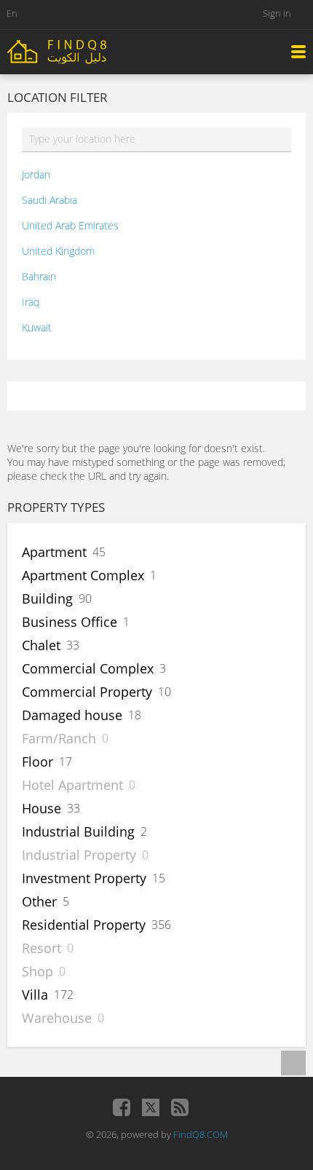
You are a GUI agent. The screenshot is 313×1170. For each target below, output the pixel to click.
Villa (35, 994)
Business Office (69, 622)
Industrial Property (79, 854)
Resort (41, 948)
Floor (37, 761)
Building (47, 598)
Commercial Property (87, 691)
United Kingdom (58, 251)
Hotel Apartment (72, 785)
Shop (37, 971)
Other (39, 901)
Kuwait (37, 327)
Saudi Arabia (49, 200)
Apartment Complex (83, 575)
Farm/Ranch (59, 738)
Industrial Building (78, 831)
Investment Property (84, 878)
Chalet (41, 645)
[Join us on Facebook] (121, 1107)
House (41, 808)
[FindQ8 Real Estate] (87, 51)
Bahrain (39, 276)
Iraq (30, 302)
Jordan (36, 174)
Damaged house (72, 715)
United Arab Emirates (70, 225)
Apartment (54, 552)
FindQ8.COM (200, 1134)
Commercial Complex (88, 668)
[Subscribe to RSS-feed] (180, 1107)
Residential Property (84, 924)
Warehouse (57, 1018)
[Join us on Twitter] (150, 1107)
